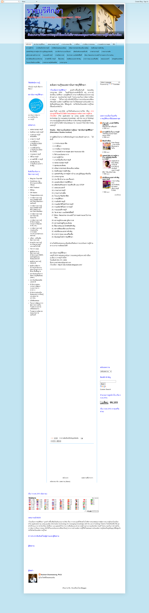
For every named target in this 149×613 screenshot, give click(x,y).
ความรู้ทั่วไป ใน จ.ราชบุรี (110, 132)
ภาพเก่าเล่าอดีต (106, 51)
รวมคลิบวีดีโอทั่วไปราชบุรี (63, 204)
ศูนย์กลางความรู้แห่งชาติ (35, 262)
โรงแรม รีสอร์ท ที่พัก (61, 196)
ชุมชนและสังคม (60, 165)
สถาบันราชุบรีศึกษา (86, 130)
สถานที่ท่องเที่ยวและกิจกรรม (34, 59)
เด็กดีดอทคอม (34, 300)
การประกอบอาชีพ (67, 44)
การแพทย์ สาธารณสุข (104, 44)
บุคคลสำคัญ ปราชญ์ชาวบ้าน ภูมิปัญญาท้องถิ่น (39, 51)
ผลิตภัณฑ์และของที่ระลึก (80, 51)
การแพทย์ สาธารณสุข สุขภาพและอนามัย (69, 152)
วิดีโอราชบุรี (34, 157)
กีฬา (114, 44)
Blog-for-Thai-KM (36, 178)
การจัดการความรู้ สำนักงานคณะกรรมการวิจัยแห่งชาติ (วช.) (36, 222)
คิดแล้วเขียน (106, 141)
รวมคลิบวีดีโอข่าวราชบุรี (63, 207)
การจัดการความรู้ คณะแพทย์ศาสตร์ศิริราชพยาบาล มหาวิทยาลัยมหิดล (36, 208)
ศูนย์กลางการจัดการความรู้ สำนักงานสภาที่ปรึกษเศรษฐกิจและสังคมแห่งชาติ (36, 255)
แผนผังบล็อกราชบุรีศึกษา (63, 182)
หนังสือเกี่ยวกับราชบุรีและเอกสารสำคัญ (36, 163)
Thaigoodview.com (36, 195)
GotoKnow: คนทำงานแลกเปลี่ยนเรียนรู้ (36, 183)
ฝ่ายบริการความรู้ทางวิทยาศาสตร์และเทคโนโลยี (36, 244)
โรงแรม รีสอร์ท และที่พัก (33, 62)
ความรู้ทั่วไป (29, 48)
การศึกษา (77, 44)
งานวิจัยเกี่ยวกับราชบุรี (42, 48)
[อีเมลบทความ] (81, 438)
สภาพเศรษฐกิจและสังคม (63, 223)
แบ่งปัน (91, 90)
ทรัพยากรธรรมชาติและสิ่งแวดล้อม (78, 48)
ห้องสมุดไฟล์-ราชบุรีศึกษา (63, 237)
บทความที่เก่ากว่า (87, 478)
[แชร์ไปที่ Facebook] (58, 441)
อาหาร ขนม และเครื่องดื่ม (91, 59)
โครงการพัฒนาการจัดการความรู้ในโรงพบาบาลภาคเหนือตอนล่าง (36, 305)
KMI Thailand (34, 187)
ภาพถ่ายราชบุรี (94, 51)
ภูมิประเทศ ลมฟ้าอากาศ (33, 55)
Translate (116, 84)
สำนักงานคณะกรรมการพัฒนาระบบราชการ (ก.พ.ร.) (35, 287)
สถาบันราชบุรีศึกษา (39, 44)
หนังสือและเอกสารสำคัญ (74, 59)
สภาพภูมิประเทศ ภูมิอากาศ (64, 220)
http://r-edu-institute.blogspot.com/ (70, 265)
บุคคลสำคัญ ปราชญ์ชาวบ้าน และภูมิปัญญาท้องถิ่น (72, 174)
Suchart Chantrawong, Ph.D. (51, 574)
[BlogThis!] (54, 441)
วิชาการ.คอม (34, 249)
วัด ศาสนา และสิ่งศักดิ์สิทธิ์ (74, 55)
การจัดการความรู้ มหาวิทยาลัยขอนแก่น (36, 215)
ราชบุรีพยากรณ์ (59, 55)
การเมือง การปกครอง (89, 44)
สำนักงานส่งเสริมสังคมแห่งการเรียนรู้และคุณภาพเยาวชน (36, 295)
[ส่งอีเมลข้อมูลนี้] (52, 441)
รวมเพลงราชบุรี (35, 154)
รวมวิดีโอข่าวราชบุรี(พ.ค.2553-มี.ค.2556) (36, 143)
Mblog (32, 190)
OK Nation (33, 192)
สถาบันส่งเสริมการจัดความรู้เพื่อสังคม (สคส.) (36, 275)
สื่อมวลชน (61, 59)
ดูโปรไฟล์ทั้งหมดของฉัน (47, 577)
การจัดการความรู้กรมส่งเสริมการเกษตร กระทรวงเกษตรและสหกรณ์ (36, 231)
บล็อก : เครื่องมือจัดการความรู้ (35, 239)
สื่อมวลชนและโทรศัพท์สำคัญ (64, 226)
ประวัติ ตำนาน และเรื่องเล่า (63, 51)
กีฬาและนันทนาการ (61, 154)
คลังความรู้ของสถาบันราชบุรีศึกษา (68, 85)
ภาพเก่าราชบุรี (35, 139)
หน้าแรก (28, 44)
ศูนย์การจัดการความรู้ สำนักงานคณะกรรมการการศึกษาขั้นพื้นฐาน (36, 268)
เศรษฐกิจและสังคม (117, 59)
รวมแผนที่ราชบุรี (47, 55)
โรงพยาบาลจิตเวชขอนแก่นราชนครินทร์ (36, 313)
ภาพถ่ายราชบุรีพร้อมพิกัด (50, 62)
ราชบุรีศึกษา (58, 199)
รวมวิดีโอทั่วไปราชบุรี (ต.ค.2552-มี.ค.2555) (36, 149)
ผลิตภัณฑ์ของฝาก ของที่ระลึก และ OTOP (69, 185)
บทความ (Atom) (64, 481)
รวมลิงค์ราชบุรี (59, 201)
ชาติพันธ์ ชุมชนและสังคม (59, 48)
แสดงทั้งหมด (118, 194)
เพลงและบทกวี (105, 59)
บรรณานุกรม (63, 62)
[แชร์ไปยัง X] (56, 441)
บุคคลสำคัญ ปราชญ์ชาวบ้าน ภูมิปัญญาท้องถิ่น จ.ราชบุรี (110, 157)
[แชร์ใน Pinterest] (60, 441)
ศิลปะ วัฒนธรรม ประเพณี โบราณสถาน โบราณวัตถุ (99, 55)
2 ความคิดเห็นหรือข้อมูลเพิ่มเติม (68, 438)
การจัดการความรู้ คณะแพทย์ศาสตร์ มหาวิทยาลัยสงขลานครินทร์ (36, 200)
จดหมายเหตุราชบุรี (53, 44)
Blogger (83, 588)
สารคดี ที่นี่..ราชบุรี (50, 59)
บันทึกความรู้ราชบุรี (36, 132)
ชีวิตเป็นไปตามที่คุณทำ (109, 126)
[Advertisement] (68, 72)
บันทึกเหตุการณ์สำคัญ (97, 48)
